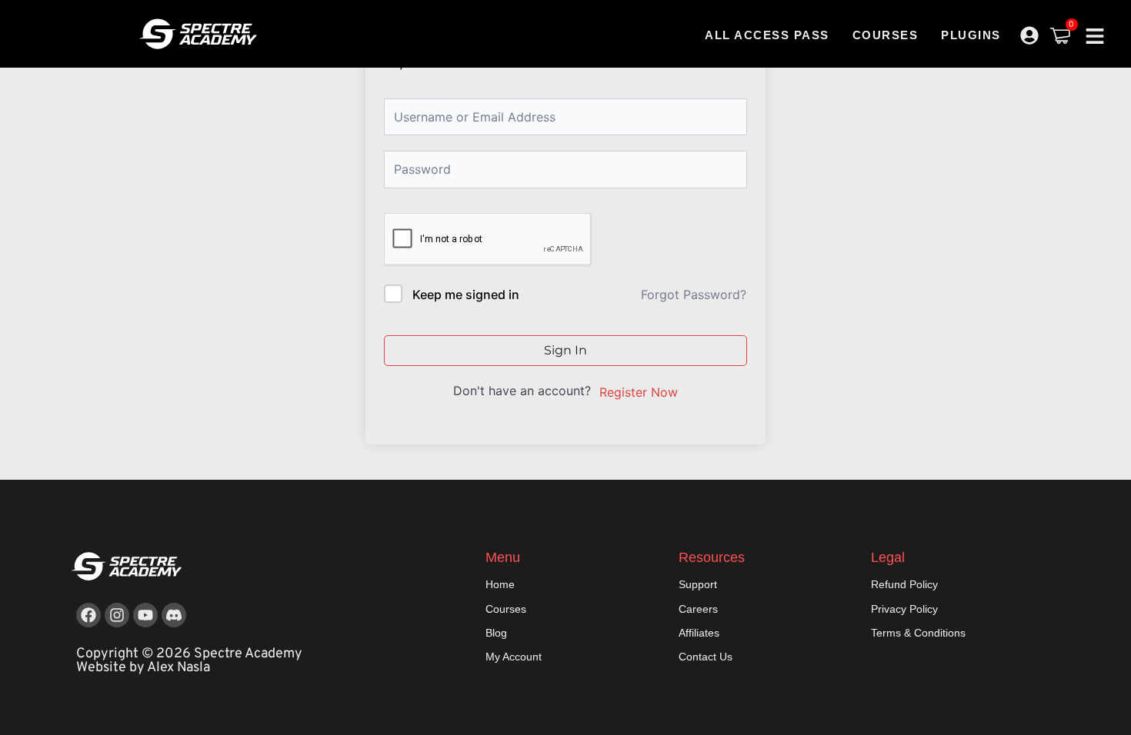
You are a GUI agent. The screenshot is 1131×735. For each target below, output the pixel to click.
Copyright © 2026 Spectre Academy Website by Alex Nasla (189, 661)
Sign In (565, 350)
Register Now (638, 392)
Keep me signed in (465, 294)
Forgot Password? (693, 294)
